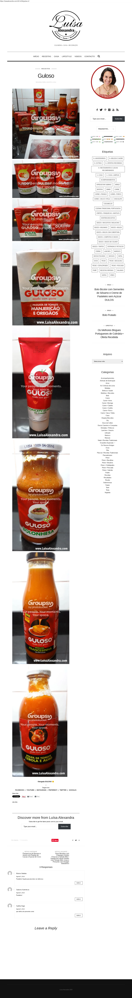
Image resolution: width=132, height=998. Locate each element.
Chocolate (118, 199)
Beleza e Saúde (107, 390)
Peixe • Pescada (118, 265)
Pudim (107, 472)
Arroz (117, 184)
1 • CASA (100, 175)
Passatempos (107, 455)
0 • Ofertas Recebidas (113, 163)
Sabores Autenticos (22, 890)
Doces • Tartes (98, 246)
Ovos (96, 261)
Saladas (120, 270)
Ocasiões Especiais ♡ (107, 443)
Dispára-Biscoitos (108, 218)
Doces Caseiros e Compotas (107, 425)
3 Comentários (24, 840)
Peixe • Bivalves (107, 463)
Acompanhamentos (108, 180)
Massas (112, 256)
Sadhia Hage (20, 906)
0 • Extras (98, 163)
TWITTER (63, 790)
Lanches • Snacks (107, 430)
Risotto (107, 480)
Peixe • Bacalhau (115, 261)
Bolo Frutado (109, 315)
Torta (107, 490)
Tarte (107, 487)
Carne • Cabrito (107, 405)
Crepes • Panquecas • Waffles (108, 213)
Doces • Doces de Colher (108, 242)
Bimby (109, 189)
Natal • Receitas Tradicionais (107, 440)
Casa (56, 56)
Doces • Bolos (116, 227)
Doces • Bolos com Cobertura (108, 232)
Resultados (107, 477)
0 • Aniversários (99, 158)
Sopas (104, 275)
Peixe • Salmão (107, 470)
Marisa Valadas (21, 873)
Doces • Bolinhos (100, 227)
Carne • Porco (115, 194)
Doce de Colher (107, 423)
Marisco (117, 251)
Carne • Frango (101, 194)
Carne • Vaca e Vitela (102, 199)
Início (36, 56)
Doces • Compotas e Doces (108, 237)
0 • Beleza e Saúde (116, 158)
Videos (78, 56)
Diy (107, 420)
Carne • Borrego (107, 403)
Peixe (104, 261)
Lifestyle (67, 56)
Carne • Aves (107, 400)
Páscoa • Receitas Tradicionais (107, 453)
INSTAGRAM (41, 790)
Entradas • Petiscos (107, 428)
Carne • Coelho (107, 408)
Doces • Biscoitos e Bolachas (108, 223)
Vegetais (107, 492)
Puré (95, 270)
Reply (79, 883)
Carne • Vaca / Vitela (107, 413)
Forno (98, 251)
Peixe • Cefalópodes (100, 265)
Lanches (107, 251)
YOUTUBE (30, 790)
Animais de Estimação (107, 381)
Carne (117, 189)
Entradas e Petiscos (116, 246)
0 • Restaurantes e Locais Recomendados (108, 169)
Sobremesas (107, 482)
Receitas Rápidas (106, 270)
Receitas (46, 56)
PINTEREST (52, 790)
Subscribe (64, 826)
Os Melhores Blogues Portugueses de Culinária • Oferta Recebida (109, 334)
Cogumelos (108, 203)
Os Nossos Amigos (107, 445)
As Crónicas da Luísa (107, 386)
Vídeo (112, 275)
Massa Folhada (99, 256)
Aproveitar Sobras (104, 184)
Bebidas (107, 388)
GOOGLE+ (73, 790)
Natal (120, 256)
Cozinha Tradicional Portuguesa (108, 208)
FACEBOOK (19, 790)
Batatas (100, 189)
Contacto (89, 56)
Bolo (109, 285)
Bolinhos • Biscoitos (107, 393)
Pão (107, 450)
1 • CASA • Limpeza (112, 175)
